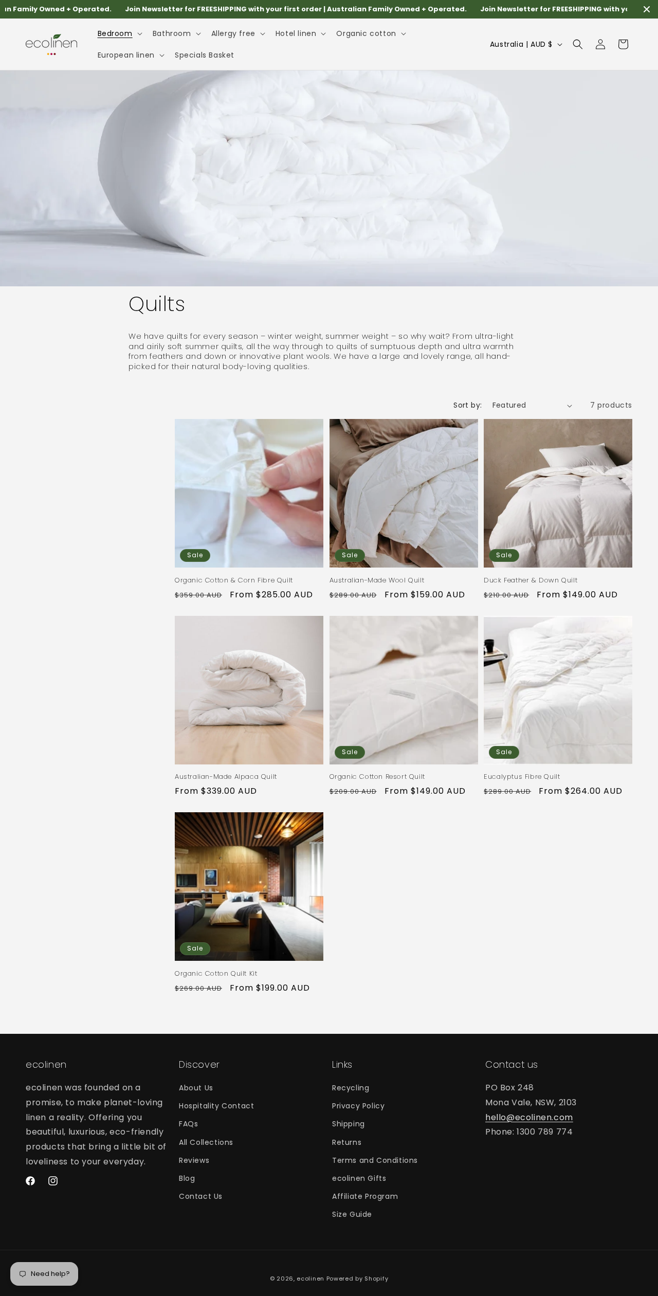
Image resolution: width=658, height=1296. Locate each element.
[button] (119, 33)
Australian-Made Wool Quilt (377, 580)
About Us (196, 1088)
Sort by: (467, 405)
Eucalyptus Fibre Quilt (522, 777)
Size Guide (352, 1214)
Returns (346, 1142)
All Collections (206, 1142)
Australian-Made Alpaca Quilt (226, 777)
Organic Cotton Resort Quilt (377, 777)
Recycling (350, 1088)
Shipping (348, 1124)
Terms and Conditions (375, 1160)
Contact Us (201, 1196)
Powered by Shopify (357, 1278)
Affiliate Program (365, 1196)
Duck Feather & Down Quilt (530, 580)
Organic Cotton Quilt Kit (216, 974)
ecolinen (310, 1278)
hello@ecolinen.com (529, 1117)
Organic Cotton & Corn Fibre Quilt (234, 580)
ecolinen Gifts (359, 1178)
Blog (187, 1178)
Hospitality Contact (216, 1106)
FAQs (188, 1124)
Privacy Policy (358, 1106)
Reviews (194, 1160)
